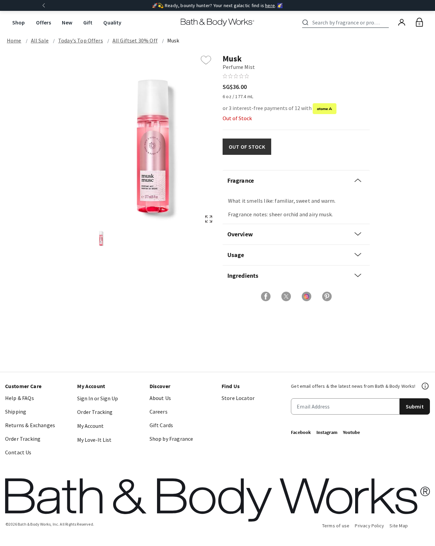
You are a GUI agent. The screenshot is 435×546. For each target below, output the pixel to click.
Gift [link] (88, 22)
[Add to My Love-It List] (205, 60)
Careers (159, 411)
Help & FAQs (19, 398)
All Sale (40, 40)
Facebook (301, 432)
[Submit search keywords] (305, 22)
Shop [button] (18, 22)
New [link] (67, 22)
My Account (90, 425)
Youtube (351, 432)
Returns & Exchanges (30, 425)
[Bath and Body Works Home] (218, 22)
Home (14, 40)
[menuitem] (19, 22)
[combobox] (347, 22)
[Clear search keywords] (387, 22)
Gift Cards (161, 425)
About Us (160, 398)
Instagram (326, 432)
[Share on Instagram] (306, 296)
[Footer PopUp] (425, 386)
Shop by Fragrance (171, 438)
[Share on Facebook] (266, 296)
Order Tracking (22, 438)
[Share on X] (286, 296)
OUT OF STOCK (247, 146)
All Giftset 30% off (135, 40)
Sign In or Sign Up (97, 398)
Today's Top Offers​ (80, 40)
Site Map (398, 526)
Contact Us (18, 452)
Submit (415, 406)
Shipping (15, 411)
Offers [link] (43, 22)
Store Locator (238, 398)
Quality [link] (112, 22)
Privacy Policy (369, 526)
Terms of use (336, 526)
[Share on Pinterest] (327, 296)
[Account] (401, 22)
